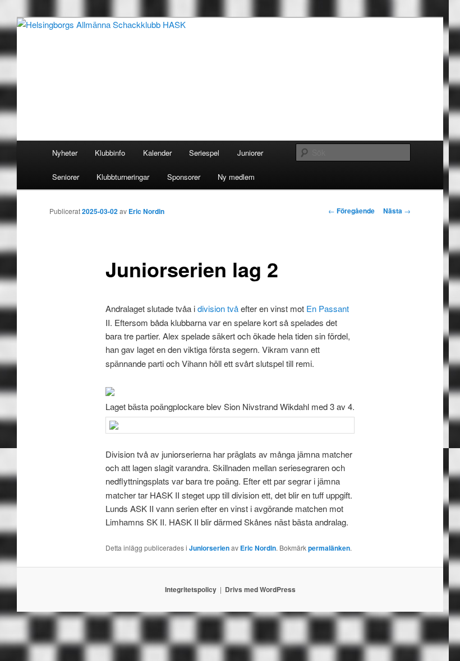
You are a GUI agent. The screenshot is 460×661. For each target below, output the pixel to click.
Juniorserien (209, 548)
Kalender (157, 152)
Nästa (397, 211)
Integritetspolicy (191, 589)
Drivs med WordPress (260, 589)
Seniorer (65, 176)
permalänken (329, 548)
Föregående (351, 211)
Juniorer (250, 152)
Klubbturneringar (122, 176)
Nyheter (64, 152)
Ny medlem (236, 176)
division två (217, 308)
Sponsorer (183, 176)
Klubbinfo (110, 152)
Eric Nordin (146, 211)
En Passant (327, 308)
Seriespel (204, 152)
